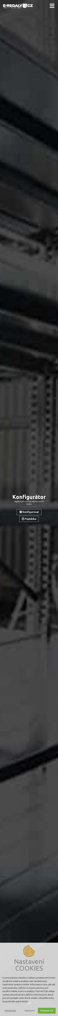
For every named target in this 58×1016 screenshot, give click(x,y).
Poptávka (30, 518)
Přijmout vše (46, 1010)
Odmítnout (10, 1010)
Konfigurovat (31, 512)
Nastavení (30, 1010)
